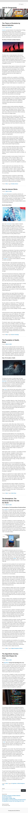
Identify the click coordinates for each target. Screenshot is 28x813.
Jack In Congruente (9, 7)
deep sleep (4, 381)
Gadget (12, 648)
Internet (12, 334)
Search (3, 788)
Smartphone (16, 648)
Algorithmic (6, 662)
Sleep (15, 493)
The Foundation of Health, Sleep (8, 798)
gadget (14, 558)
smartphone (6, 509)
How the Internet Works (10, 189)
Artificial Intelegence (21, 783)
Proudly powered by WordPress (14, 810)
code (4, 742)
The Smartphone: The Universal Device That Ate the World (10, 501)
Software (21, 648)
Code (3, 784)
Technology (16, 334)
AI (11, 783)
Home (3, 18)
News (7, 183)
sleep (5, 389)
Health (12, 493)
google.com (6, 258)
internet (5, 194)
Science (16, 183)
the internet (9, 223)
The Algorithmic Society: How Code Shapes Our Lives (10, 656)
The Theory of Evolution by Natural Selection (11, 24)
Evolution (4, 30)
